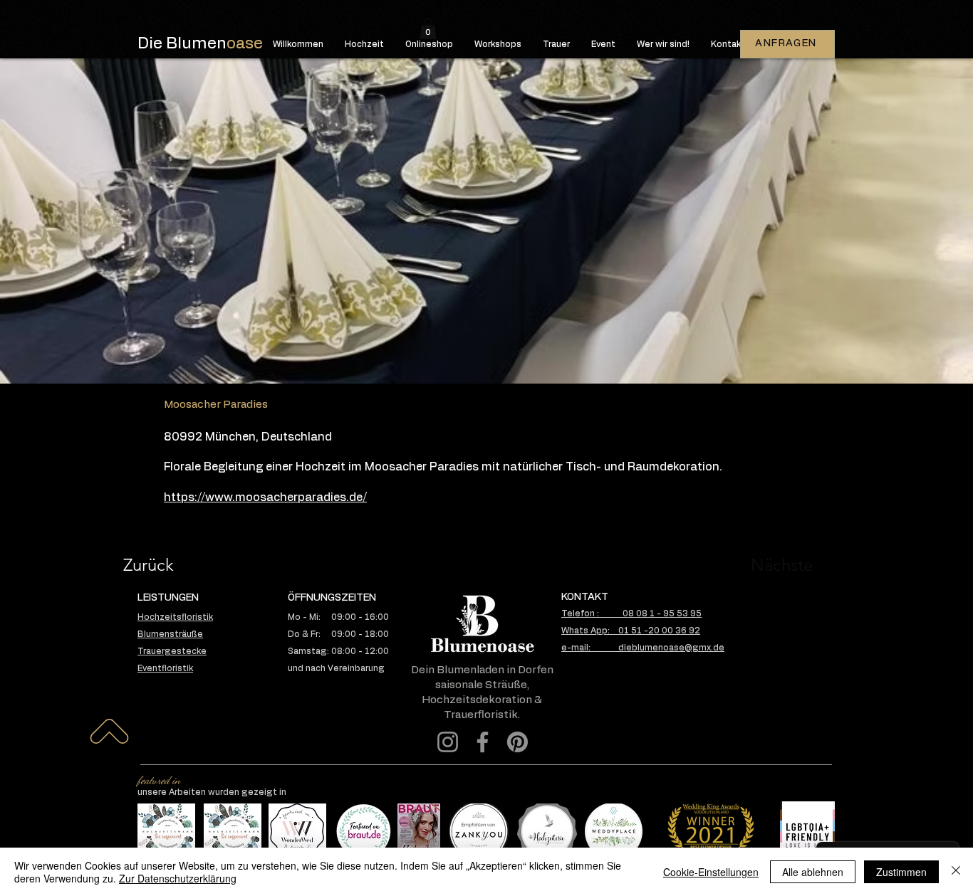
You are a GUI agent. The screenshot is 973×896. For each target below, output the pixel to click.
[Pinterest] (517, 742)
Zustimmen (901, 872)
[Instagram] (448, 742)
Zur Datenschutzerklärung (177, 878)
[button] (428, 29)
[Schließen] (955, 872)
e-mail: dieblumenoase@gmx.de (642, 647)
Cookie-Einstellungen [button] (711, 872)
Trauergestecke (172, 651)
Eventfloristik (165, 668)
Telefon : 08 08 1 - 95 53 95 (631, 613)
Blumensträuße (170, 634)
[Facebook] (482, 742)
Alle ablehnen (812, 872)
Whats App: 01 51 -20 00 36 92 (630, 630)
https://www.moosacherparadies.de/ (265, 497)
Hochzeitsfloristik (175, 617)
